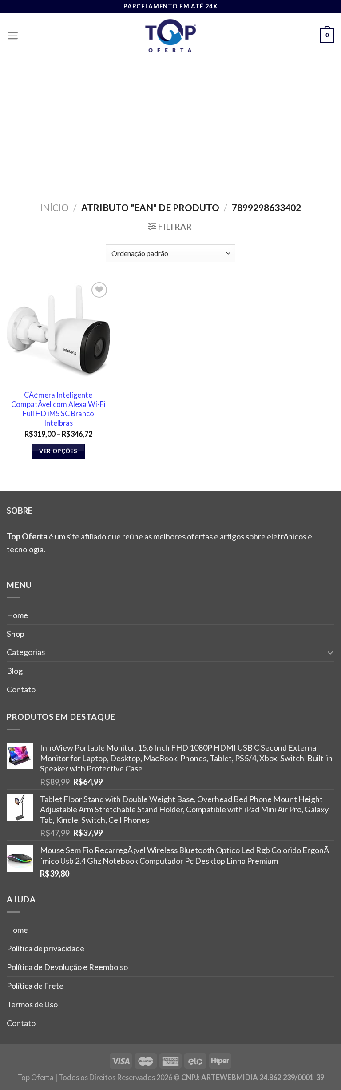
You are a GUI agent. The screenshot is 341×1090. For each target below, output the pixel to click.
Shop (15, 634)
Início (54, 207)
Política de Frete (35, 985)
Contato (21, 689)
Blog (15, 670)
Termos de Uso (32, 1004)
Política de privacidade (45, 948)
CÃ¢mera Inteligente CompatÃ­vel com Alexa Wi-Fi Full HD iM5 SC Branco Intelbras (58, 409)
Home (17, 615)
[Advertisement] (170, 124)
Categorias (26, 652)
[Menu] (13, 36)
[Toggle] (330, 652)
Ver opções (58, 451)
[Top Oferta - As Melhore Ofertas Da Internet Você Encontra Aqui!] (170, 35)
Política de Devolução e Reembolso (67, 967)
